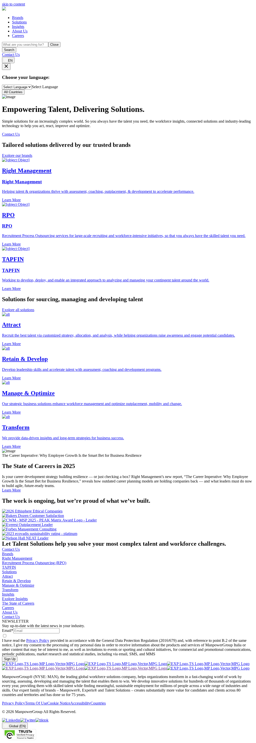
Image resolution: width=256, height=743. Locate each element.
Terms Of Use (36, 703)
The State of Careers (18, 603)
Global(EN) (17, 726)
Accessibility (80, 703)
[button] (128, 329)
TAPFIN (9, 567)
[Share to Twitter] (28, 720)
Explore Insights (15, 599)
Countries (98, 703)
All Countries (13, 92)
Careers (18, 35)
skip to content (13, 4)
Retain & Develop (16, 581)
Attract (7, 576)
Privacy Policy (37, 640)
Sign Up (10, 659)
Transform (10, 590)
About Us (20, 31)
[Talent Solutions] (4, 9)
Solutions (19, 22)
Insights (18, 26)
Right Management (17, 558)
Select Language (45, 87)
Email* (7, 630)
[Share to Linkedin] (11, 720)
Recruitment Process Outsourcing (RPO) (34, 563)
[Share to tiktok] (42, 720)
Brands (17, 17)
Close (54, 44)
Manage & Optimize (18, 585)
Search (9, 50)
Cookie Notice (58, 703)
